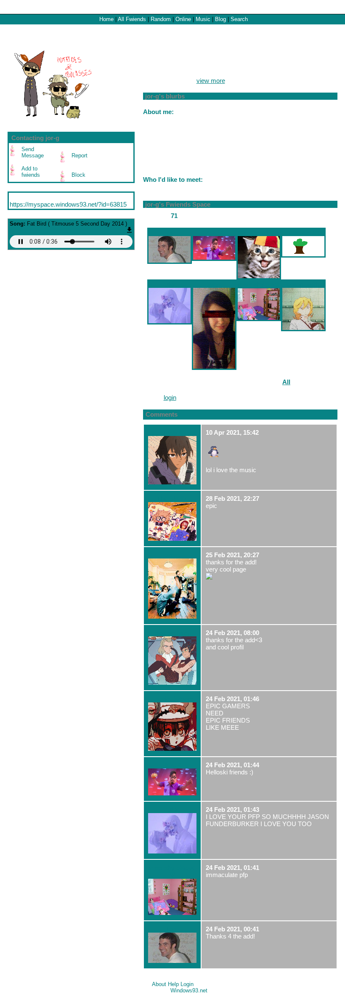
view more (210, 80)
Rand (161, 19)
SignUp (315, 7)
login (170, 397)
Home (106, 19)
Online (183, 19)
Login (334, 7)
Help (173, 984)
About (159, 984)
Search (239, 19)
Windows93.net (188, 990)
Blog (220, 19)
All (132, 19)
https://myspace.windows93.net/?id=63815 (68, 204)
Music (203, 19)
